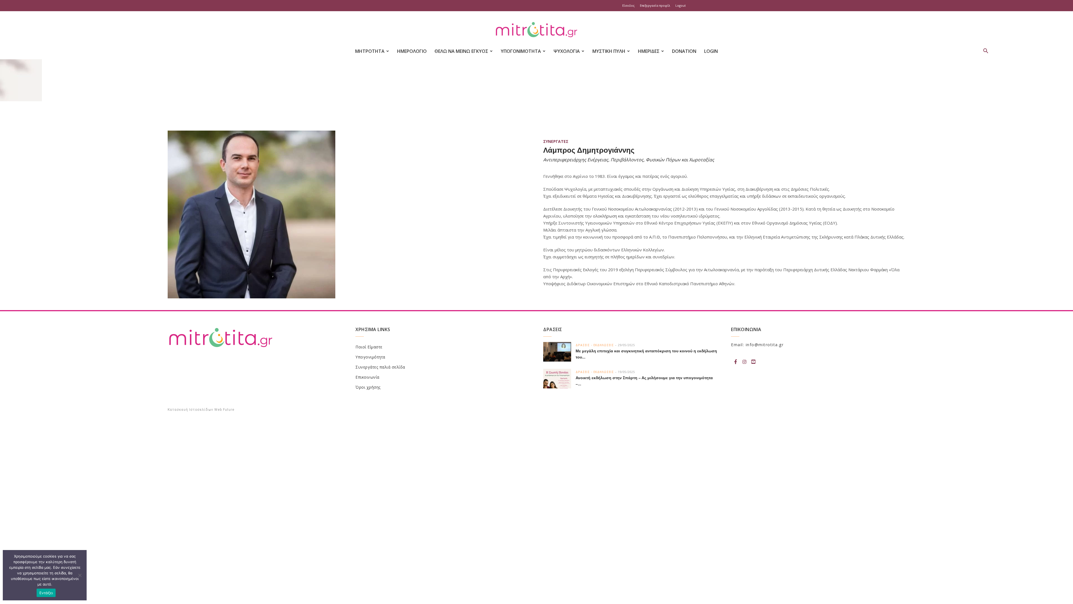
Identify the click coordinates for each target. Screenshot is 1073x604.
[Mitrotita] (536, 30)
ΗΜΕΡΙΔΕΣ (648, 51)
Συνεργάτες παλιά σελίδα (380, 367)
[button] (986, 51)
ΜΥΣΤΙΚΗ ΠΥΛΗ (608, 51)
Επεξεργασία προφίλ (655, 5)
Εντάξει (46, 593)
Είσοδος (628, 5)
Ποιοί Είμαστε (369, 347)
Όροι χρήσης (368, 387)
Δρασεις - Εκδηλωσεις (595, 345)
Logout (680, 5)
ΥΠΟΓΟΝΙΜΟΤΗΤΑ (521, 51)
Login (711, 51)
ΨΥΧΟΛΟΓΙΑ (567, 51)
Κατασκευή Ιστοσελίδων (190, 410)
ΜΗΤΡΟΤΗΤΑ (369, 51)
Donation (684, 51)
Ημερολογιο (412, 51)
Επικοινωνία (367, 377)
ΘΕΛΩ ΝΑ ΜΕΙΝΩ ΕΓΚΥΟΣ (461, 51)
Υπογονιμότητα (370, 357)
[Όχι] (79, 575)
